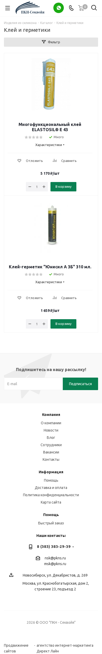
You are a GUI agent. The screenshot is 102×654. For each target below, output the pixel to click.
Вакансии (51, 452)
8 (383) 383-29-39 (54, 546)
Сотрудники (51, 445)
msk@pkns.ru (55, 564)
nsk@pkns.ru (55, 558)
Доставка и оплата (51, 488)
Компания (51, 415)
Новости (51, 430)
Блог (51, 437)
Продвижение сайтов (16, 645)
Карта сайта (51, 502)
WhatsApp (58, 8)
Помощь (51, 480)
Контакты (51, 459)
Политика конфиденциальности (51, 495)
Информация (51, 472)
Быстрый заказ (51, 523)
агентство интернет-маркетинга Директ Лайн (65, 645)
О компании (51, 423)
